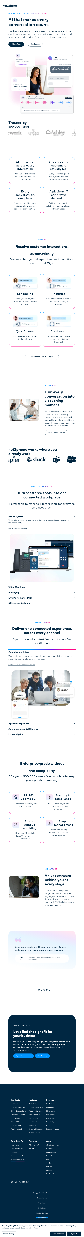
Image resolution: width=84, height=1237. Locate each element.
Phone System (15, 516)
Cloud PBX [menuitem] (15, 1122)
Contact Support (42, 1217)
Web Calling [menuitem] (33, 1104)
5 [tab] (49, 990)
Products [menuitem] (15, 1100)
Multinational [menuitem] (51, 1111)
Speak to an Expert (23, 1056)
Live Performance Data (20, 598)
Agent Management (18, 723)
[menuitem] (35, 1133)
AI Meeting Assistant (19, 603)
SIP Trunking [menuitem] (15, 1118)
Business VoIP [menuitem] (16, 1125)
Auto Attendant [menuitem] (34, 1115)
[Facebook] (16, 1181)
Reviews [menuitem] (49, 1166)
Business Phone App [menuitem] (36, 1129)
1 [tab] (39, 990)
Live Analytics (15, 734)
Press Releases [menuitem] (51, 1156)
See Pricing (35, 44)
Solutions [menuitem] (51, 1100)
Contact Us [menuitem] (50, 1174)
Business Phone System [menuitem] (18, 1107)
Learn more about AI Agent (42, 356)
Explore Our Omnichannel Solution (21, 665)
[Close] (80, 1226)
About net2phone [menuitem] (52, 1145)
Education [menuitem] (14, 1152)
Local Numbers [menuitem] (34, 1122)
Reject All (74, 1234)
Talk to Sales (16, 44)
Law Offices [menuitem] (50, 1118)
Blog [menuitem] (48, 1159)
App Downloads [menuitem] (17, 1129)
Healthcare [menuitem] (15, 1145)
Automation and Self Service (23, 729)
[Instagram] (27, 1181)
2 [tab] (41, 990)
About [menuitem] (49, 1141)
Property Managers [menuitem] (53, 1129)
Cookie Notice (42, 1208)
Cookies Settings (9, 1234)
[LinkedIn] (12, 1181)
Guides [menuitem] (48, 1163)
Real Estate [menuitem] (50, 1115)
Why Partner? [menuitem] (34, 1145)
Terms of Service (42, 1198)
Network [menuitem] (49, 1148)
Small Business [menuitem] (51, 1104)
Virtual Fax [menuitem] (33, 1125)
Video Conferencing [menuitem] (36, 1111)
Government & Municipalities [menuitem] (18, 1156)
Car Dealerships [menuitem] (17, 1148)
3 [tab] (44, 990)
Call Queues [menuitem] (33, 1118)
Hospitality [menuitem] (50, 1122)
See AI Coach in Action (56, 432)
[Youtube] (23, 1181)
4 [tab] (47, 990)
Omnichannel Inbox (18, 652)
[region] (42, 1230)
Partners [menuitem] (33, 1141)
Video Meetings (16, 587)
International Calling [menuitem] (36, 1107)
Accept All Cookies (58, 1234)
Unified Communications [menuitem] (18, 1104)
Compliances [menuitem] (51, 1152)
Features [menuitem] (33, 1100)
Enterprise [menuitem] (50, 1107)
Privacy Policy (42, 1203)
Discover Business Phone (17, 528)
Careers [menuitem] (49, 1170)
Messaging (13, 592)
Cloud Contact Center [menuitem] (18, 1111)
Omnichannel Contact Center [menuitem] (18, 1115)
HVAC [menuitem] (48, 1125)
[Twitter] (20, 1181)
